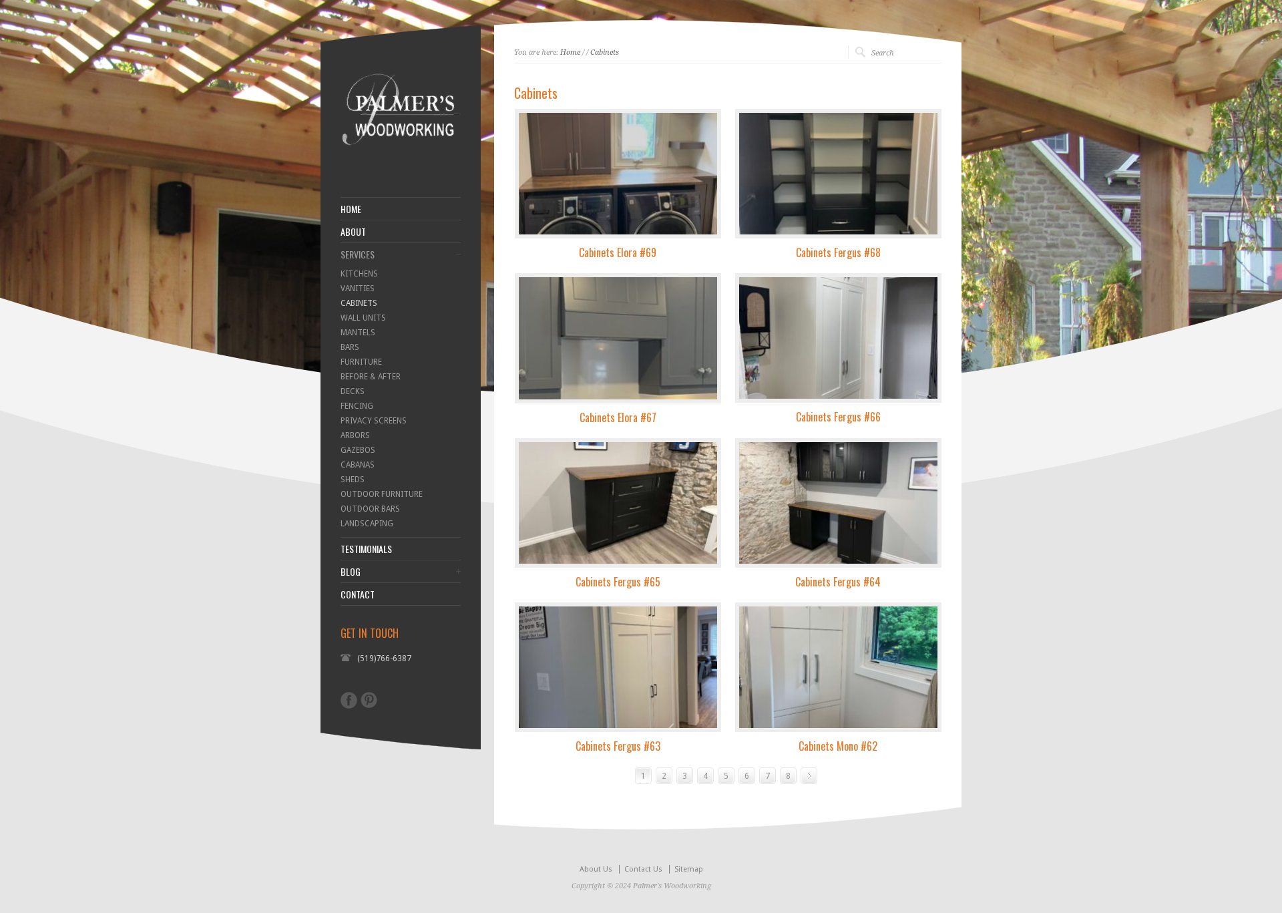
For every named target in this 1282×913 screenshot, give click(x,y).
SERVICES (358, 254)
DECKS (353, 391)
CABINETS (359, 303)
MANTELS (358, 333)
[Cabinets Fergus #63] (618, 667)
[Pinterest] (369, 700)
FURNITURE (361, 362)
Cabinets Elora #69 (617, 252)
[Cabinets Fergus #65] (618, 503)
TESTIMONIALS (366, 549)
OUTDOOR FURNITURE (382, 494)
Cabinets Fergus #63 (618, 746)
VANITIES (358, 289)
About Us (596, 869)
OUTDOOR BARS (370, 509)
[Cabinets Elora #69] (618, 173)
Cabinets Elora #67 (618, 417)
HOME (351, 209)
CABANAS (358, 465)
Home (570, 52)
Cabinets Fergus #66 (838, 417)
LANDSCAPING (367, 524)
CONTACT (358, 594)
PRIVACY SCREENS (374, 421)
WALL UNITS (363, 318)
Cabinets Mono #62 (838, 746)
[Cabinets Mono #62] (838, 667)
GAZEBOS (358, 450)
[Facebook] (349, 700)
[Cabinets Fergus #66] (838, 338)
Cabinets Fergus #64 (838, 582)
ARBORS (355, 435)
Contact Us (643, 869)
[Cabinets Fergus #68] (838, 173)
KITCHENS (359, 274)
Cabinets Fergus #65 (618, 582)
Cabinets (604, 52)
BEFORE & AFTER (371, 377)
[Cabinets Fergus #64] (838, 503)
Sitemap (688, 869)
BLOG (351, 571)
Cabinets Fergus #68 (838, 252)
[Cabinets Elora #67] (618, 338)
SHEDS (353, 480)
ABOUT (353, 231)
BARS (350, 347)
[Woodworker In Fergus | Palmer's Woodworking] (401, 163)
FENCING (357, 406)
